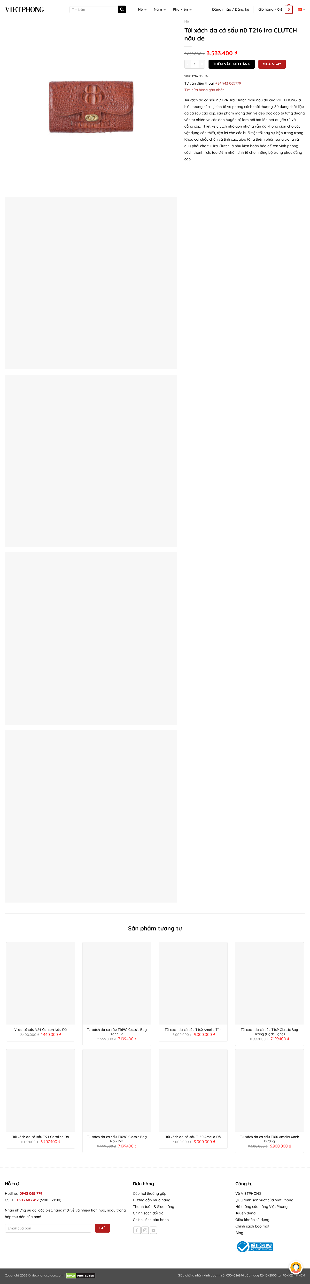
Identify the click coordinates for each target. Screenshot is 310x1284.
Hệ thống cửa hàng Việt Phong (261, 1206)
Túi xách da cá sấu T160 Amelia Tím (193, 1029)
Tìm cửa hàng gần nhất (204, 90)
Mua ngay (272, 64)
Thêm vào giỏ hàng (231, 64)
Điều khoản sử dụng (252, 1219)
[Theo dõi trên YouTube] (153, 1230)
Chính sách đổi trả (148, 1213)
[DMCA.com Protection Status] (80, 1275)
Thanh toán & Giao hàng (153, 1206)
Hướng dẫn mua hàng (151, 1200)
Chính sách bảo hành (151, 1219)
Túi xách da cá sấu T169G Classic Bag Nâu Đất (117, 1139)
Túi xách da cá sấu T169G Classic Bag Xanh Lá (117, 1031)
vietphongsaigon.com (47, 1275)
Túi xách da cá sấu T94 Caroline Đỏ (40, 1137)
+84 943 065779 (228, 83)
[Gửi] (122, 9)
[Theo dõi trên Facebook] (137, 1230)
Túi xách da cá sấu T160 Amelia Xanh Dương (269, 1139)
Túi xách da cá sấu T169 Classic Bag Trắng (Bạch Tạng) (269, 1031)
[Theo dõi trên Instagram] (145, 1230)
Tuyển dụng (245, 1213)
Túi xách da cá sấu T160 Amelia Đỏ (193, 1137)
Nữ (186, 21)
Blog (239, 1232)
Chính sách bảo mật (252, 1226)
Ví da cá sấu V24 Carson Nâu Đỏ (40, 1029)
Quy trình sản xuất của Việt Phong (264, 1200)
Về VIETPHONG (248, 1193)
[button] (275, 9)
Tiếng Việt (301, 9)
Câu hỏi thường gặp (149, 1193)
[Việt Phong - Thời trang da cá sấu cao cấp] (24, 9)
